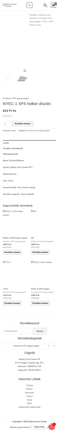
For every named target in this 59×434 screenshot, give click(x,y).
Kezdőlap (33, 15)
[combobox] (29, 346)
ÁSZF (29, 403)
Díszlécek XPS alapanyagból (16, 98)
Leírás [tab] (6, 143)
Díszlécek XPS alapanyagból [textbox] (31, 346)
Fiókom (29, 396)
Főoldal (29, 385)
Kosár (29, 400)
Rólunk (29, 389)
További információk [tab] (13, 148)
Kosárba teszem (23, 124)
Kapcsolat (29, 393)
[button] (24, 70)
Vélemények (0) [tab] (10, 154)
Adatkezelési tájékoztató (30, 407)
